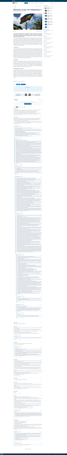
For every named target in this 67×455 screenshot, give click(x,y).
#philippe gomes (23, 81)
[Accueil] (14, 3)
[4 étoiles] (29, 88)
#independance (15, 81)
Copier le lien (23, 84)
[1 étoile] (25, 88)
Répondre (20, 137)
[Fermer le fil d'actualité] (66, 454)
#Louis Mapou (19, 81)
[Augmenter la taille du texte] (41, 31)
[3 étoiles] (27, 88)
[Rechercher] (51, 3)
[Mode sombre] (52, 3)
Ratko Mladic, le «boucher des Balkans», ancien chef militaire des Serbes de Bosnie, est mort (54, 454)
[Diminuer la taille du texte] (36, 31)
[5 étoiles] (30, 88)
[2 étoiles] (26, 88)
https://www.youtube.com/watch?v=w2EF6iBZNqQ (20, 323)
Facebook (19, 84)
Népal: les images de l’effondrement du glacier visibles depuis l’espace (33, 454)
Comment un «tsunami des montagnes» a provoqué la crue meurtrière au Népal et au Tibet (12, 454)
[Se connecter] (54, 3)
